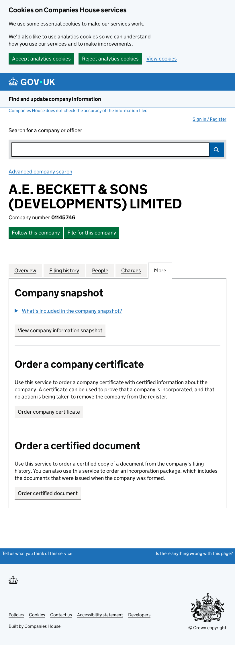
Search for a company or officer (45, 130)
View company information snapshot (61, 330)
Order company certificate (49, 411)
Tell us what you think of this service (37, 553)
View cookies (161, 58)
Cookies (37, 614)
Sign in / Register (209, 119)
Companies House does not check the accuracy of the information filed (78, 110)
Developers (139, 614)
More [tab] (160, 270)
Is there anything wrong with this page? (194, 553)
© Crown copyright (207, 627)
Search (216, 149)
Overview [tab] (25, 270)
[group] (117, 311)
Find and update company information (55, 99)
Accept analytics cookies (41, 58)
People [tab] (100, 270)
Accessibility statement (100, 614)
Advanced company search (40, 171)
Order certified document (48, 493)
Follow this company (36, 232)
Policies (16, 614)
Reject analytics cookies (110, 58)
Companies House (42, 626)
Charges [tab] (131, 270)
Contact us (61, 614)
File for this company (91, 232)
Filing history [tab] (64, 270)
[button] (68, 310)
